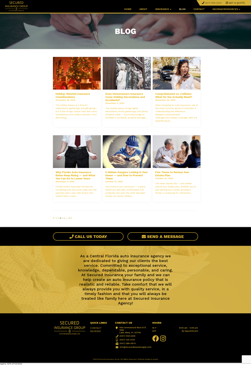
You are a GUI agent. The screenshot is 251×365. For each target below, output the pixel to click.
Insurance (162, 9)
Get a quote (236, 2)
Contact (199, 9)
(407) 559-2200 (213, 3)
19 (69, 218)
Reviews (95, 331)
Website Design (144, 359)
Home (128, 9)
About (143, 9)
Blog (182, 9)
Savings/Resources (225, 9)
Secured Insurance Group (109, 359)
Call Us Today (90, 236)
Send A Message (165, 236)
